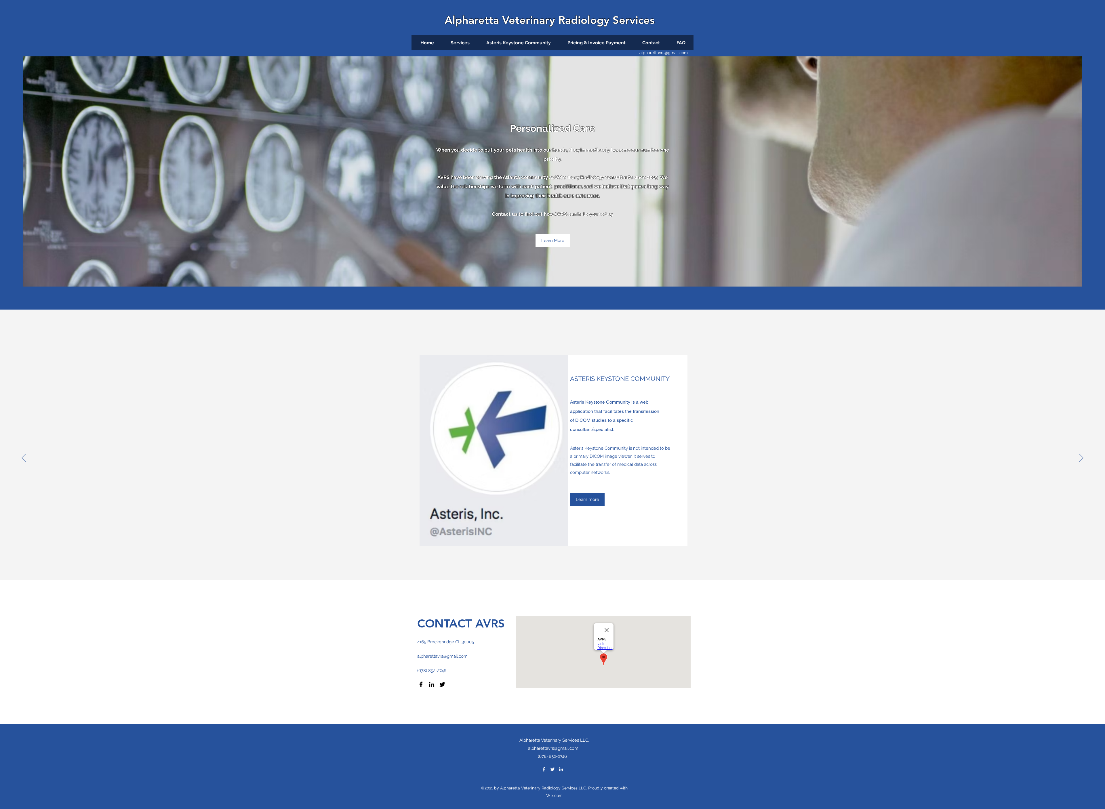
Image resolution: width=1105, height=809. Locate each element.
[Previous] (24, 458)
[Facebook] (421, 684)
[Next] (1081, 458)
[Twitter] (442, 684)
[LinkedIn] (431, 684)
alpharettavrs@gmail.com (663, 52)
